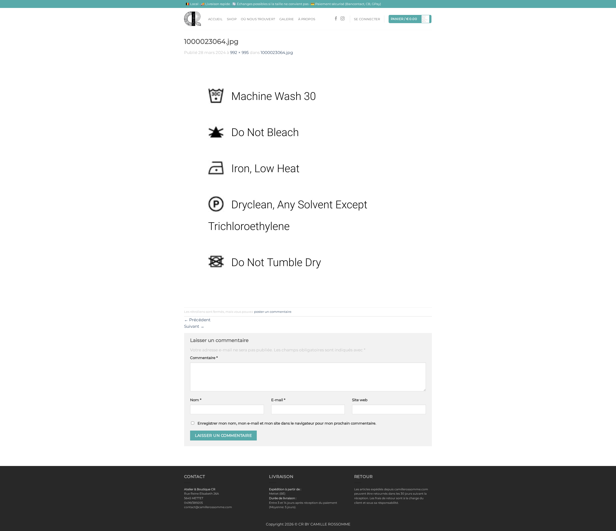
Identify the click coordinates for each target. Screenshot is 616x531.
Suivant (194, 326)
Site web (359, 400)
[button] (367, 19)
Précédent (197, 319)
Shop (232, 19)
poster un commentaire (272, 312)
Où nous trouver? (258, 19)
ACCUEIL (215, 19)
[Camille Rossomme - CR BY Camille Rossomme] (192, 18)
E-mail (278, 400)
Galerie (286, 19)
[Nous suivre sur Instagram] (342, 19)
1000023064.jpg (277, 52)
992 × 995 (239, 52)
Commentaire (204, 358)
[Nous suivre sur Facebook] (336, 19)
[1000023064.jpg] (303, 181)
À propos (306, 19)
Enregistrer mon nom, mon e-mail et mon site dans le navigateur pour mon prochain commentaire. (287, 423)
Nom (195, 400)
